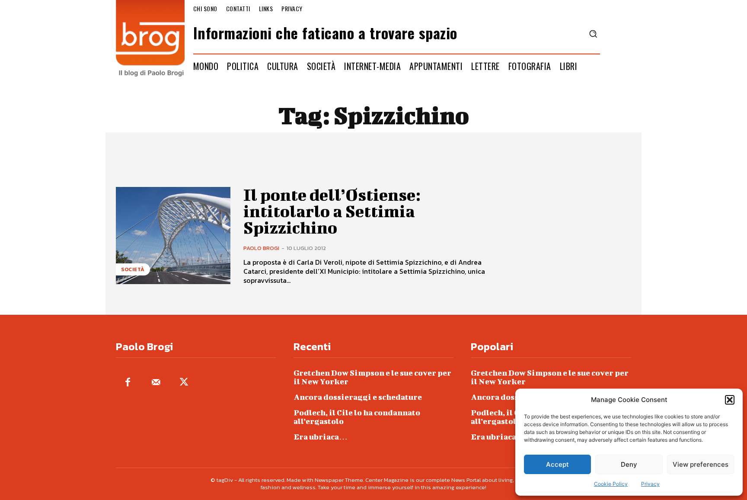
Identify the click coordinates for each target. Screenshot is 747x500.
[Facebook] (128, 383)
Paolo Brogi (261, 248)
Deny (629, 464)
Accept (557, 464)
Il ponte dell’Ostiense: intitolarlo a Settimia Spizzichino (332, 211)
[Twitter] (184, 383)
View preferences (700, 464)
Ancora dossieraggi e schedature (358, 397)
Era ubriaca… (321, 436)
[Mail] (156, 383)
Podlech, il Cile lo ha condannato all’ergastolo (357, 417)
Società (133, 269)
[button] (729, 400)
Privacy (650, 484)
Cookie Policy (611, 484)
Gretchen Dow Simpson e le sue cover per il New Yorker (372, 377)
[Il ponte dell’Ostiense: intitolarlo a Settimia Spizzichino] (173, 235)
